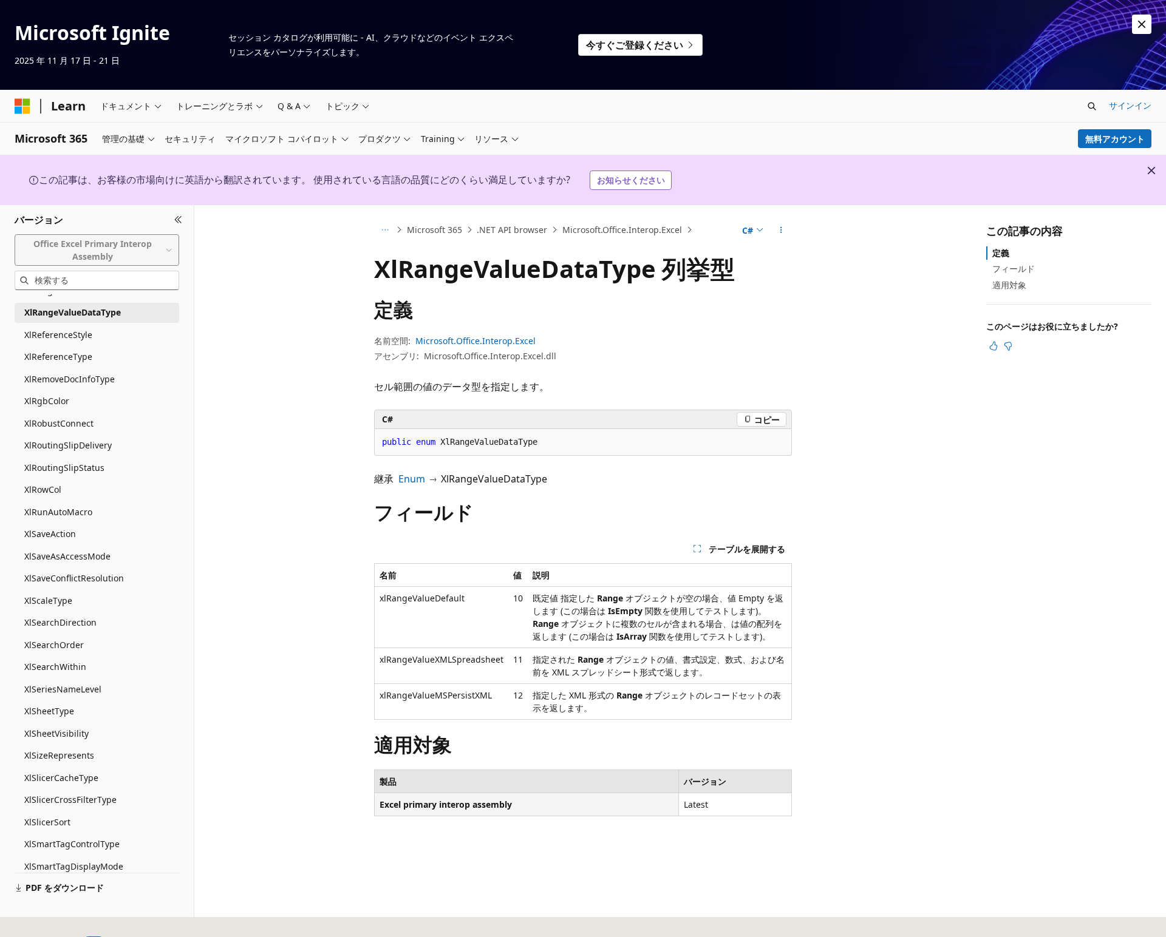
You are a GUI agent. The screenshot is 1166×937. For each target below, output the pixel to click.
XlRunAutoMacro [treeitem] (58, 512)
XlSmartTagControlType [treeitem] (72, 844)
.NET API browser (512, 229)
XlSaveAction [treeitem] (50, 534)
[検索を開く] (1092, 106)
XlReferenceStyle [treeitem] (58, 334)
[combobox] (97, 250)
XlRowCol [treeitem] (42, 489)
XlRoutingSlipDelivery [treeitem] (68, 445)
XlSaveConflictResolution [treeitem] (74, 578)
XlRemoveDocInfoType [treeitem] (69, 379)
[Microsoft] (22, 106)
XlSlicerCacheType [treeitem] (61, 777)
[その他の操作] (781, 230)
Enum (411, 478)
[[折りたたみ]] (178, 219)
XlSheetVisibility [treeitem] (56, 733)
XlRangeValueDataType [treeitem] (72, 312)
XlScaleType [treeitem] (48, 600)
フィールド (1013, 268)
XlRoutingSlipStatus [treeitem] (64, 467)
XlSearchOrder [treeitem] (54, 645)
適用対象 (1009, 284)
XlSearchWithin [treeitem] (55, 666)
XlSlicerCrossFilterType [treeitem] (70, 799)
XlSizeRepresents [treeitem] (59, 755)
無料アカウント (1115, 138)
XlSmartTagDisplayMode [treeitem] (73, 866)
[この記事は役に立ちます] (993, 346)
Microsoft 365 (434, 229)
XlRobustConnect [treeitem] (59, 423)
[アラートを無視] (1141, 24)
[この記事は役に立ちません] (1008, 346)
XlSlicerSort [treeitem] (47, 822)
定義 (1000, 253)
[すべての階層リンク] (384, 230)
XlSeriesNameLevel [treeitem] (62, 689)
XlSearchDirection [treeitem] (60, 622)
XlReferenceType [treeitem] (58, 356)
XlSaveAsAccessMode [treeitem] (67, 556)
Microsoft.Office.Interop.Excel (622, 229)
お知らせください (631, 180)
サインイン (1130, 105)
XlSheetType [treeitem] (49, 711)
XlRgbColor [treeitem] (46, 401)
